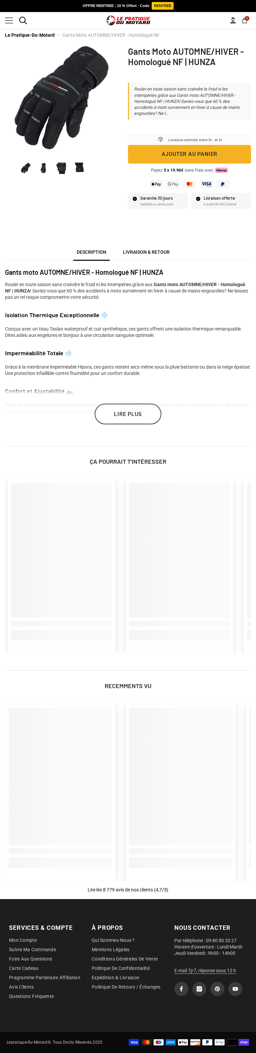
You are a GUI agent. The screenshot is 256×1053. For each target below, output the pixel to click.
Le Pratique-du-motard (30, 35)
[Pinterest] (217, 989)
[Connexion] (233, 20)
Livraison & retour (146, 252)
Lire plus (128, 414)
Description (91, 252)
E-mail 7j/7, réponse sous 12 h (205, 970)
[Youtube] (235, 989)
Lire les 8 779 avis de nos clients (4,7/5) (128, 889)
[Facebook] (181, 989)
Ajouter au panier (190, 154)
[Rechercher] (23, 20)
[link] (61, 624)
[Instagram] (199, 989)
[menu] (9, 20)
